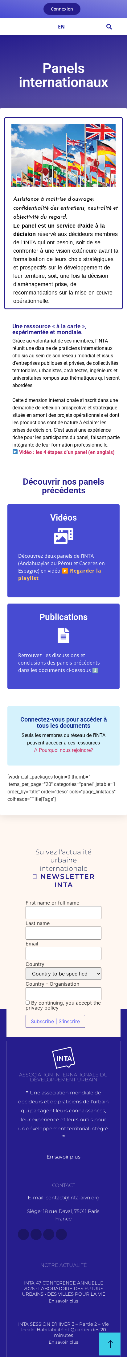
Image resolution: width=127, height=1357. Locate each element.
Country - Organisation (52, 983)
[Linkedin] (61, 1234)
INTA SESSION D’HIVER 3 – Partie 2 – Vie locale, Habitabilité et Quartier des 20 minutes (63, 1329)
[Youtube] (48, 1234)
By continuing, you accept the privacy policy (63, 1005)
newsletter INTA (66, 880)
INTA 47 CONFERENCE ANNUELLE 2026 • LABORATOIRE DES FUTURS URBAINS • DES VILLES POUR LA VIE (63, 1288)
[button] (11, 26)
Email (32, 943)
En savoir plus (63, 1301)
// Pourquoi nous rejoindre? (63, 750)
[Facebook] (23, 1234)
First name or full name (52, 902)
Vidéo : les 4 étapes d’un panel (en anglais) (66, 452)
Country (35, 964)
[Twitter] (36, 1234)
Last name (38, 923)
